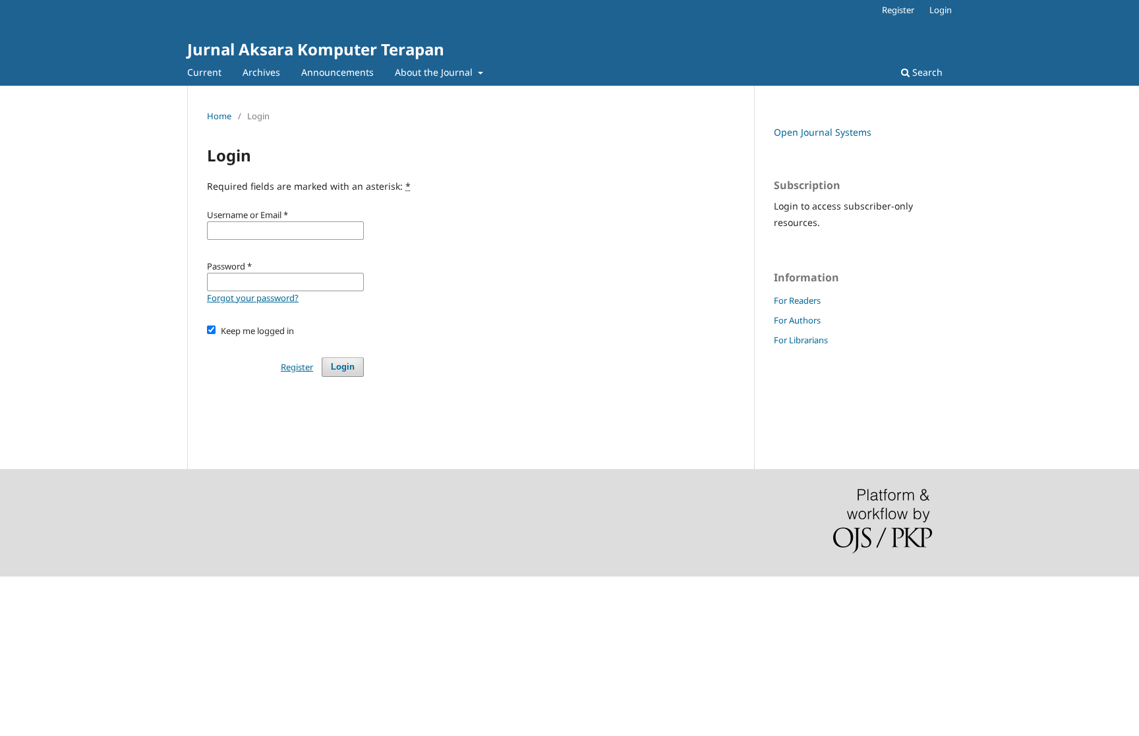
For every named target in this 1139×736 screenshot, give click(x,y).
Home (219, 116)
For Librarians (801, 340)
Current (204, 72)
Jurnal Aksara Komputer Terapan (315, 49)
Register (898, 10)
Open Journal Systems (822, 132)
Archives (261, 72)
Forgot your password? (253, 298)
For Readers (797, 300)
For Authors (797, 320)
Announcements (337, 72)
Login (940, 10)
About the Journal (435, 72)
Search (926, 72)
